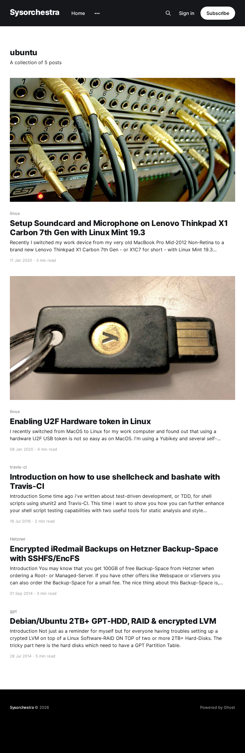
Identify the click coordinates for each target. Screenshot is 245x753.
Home (78, 13)
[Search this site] (168, 13)
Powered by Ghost (217, 707)
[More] (97, 13)
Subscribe (217, 13)
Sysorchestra (34, 12)
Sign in (187, 13)
